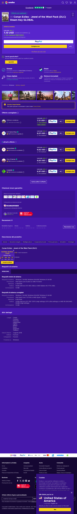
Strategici (71, 242)
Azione (5, 242)
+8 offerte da (38, 52)
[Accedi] (75, 2)
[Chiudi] (72, 493)
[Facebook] (18, 481)
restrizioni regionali (18, 72)
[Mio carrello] (71, 2)
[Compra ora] (38, 41)
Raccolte (26, 468)
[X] (20, 481)
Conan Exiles (37, 106)
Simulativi (63, 242)
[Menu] (2, 2)
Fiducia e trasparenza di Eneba (10, 472)
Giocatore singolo (15, 242)
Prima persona (53, 242)
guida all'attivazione (55, 72)
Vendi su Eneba (6, 480)
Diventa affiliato (61, 470)
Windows (16, 340)
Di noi (3, 466)
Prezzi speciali (60, 468)
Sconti (25, 472)
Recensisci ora (69, 227)
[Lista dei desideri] (67, 2)
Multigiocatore (27, 242)
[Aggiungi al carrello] (70, 46)
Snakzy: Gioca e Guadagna (64, 472)
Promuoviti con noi (7, 483)
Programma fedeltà (29, 470)
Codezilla (9, 170)
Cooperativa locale (40, 242)
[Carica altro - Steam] (41, 70)
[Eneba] (10, 2)
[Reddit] (29, 481)
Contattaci (4, 468)
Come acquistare (28, 466)
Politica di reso (43, 472)
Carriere (4, 470)
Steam (55, 70)
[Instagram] (23, 481)
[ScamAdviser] (11, 205)
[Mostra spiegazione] (22, 134)
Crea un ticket (42, 470)
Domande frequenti (44, 466)
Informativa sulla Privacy (14, 508)
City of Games (11, 159)
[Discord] (26, 481)
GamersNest (10, 148)
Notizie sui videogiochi (63, 466)
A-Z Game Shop (12, 132)
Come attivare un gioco (45, 468)
